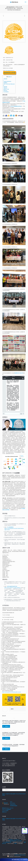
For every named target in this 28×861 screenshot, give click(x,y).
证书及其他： (6, 91)
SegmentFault (13, 804)
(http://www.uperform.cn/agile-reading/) (12, 587)
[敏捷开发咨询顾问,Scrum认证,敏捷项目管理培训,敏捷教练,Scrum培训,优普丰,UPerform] (14, 2)
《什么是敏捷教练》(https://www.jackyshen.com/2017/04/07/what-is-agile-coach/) (14, 528)
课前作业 (5, 87)
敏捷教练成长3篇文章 (19, 373)
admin (12, 708)
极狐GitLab (4, 811)
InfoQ (11, 801)
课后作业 (5, 90)
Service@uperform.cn (10, 70)
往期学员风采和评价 (7, 81)
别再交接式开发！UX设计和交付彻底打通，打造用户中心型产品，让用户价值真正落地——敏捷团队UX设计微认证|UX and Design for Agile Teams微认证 (13, 722)
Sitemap (23, 855)
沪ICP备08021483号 (18, 855)
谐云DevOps (12, 803)
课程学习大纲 (6, 89)
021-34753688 (10, 68)
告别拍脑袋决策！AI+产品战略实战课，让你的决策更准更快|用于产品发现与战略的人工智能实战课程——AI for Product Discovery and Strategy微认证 (13, 734)
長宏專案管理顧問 (13, 805)
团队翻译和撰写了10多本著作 (16, 840)
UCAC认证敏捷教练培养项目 (15, 106)
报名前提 (5, 86)
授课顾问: (5, 82)
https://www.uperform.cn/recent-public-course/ (11, 692)
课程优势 (5, 78)
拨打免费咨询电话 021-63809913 (19, 859)
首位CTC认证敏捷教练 (6, 809)
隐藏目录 (9, 76)
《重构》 (15, 843)
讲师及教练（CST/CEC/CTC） (14, 839)
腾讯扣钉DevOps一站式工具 (7, 808)
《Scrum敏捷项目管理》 (7, 842)
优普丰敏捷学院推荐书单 (12, 586)
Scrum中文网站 (5, 810)
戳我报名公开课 (9, 73)
